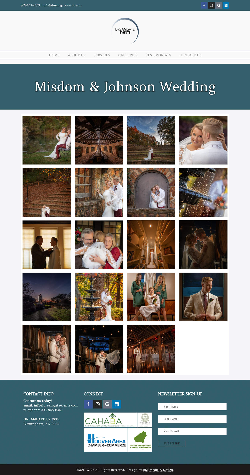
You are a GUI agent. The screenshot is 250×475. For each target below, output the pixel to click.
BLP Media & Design (158, 470)
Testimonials (158, 55)
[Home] (125, 45)
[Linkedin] (226, 5)
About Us (76, 55)
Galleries (127, 55)
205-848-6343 (30, 5)
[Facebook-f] (204, 5)
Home (54, 55)
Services (102, 55)
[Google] (218, 5)
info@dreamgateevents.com (62, 5)
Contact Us (190, 55)
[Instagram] (211, 5)
